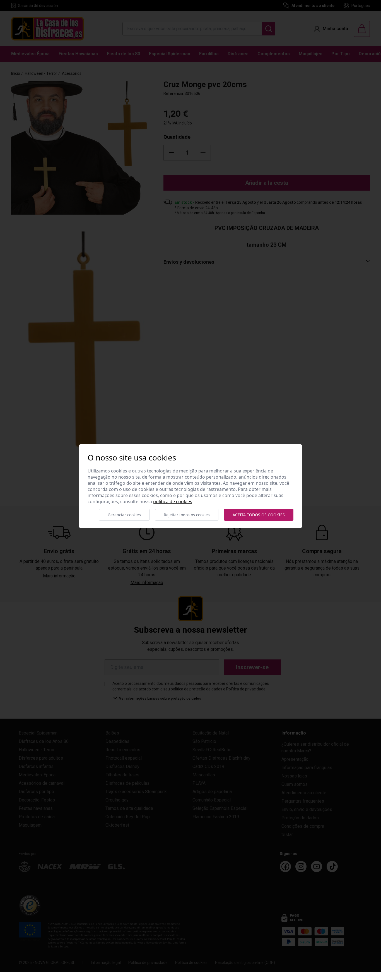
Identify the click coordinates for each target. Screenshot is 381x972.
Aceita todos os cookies (259, 514)
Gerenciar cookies (124, 514)
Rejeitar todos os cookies (187, 514)
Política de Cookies (172, 501)
